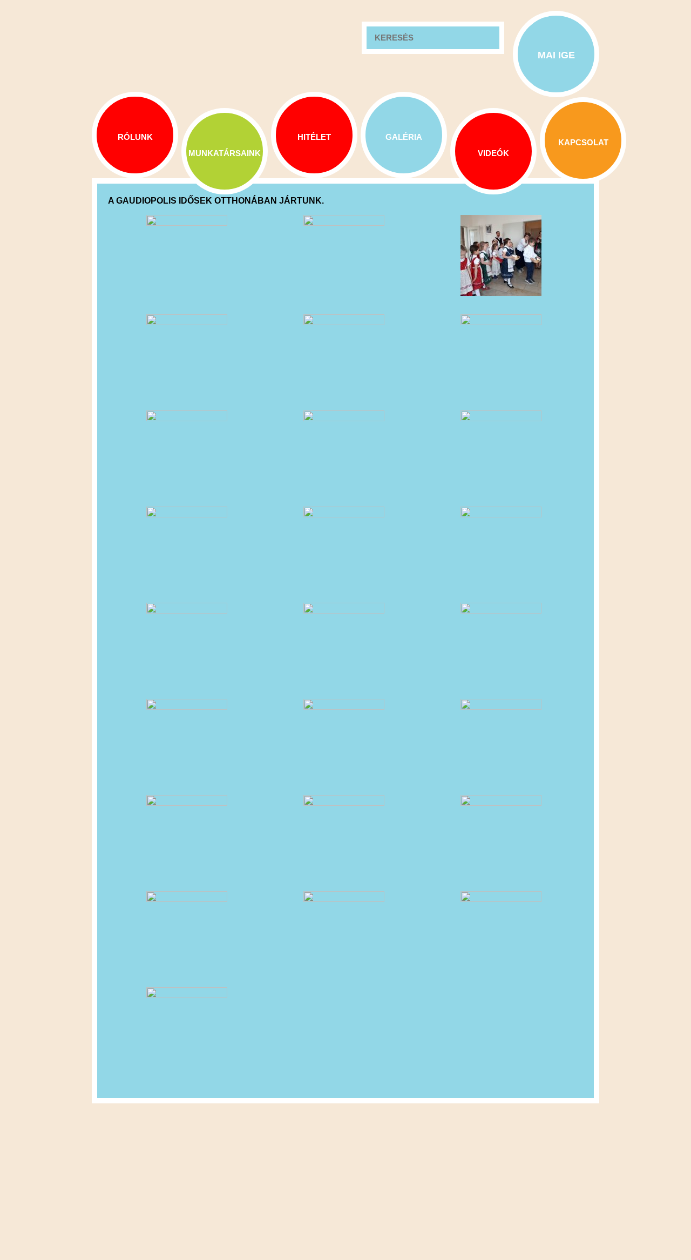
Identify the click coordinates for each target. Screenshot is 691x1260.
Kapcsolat (583, 142)
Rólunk (135, 137)
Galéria (403, 137)
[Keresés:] (433, 37)
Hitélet (314, 137)
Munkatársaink (224, 153)
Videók (493, 153)
